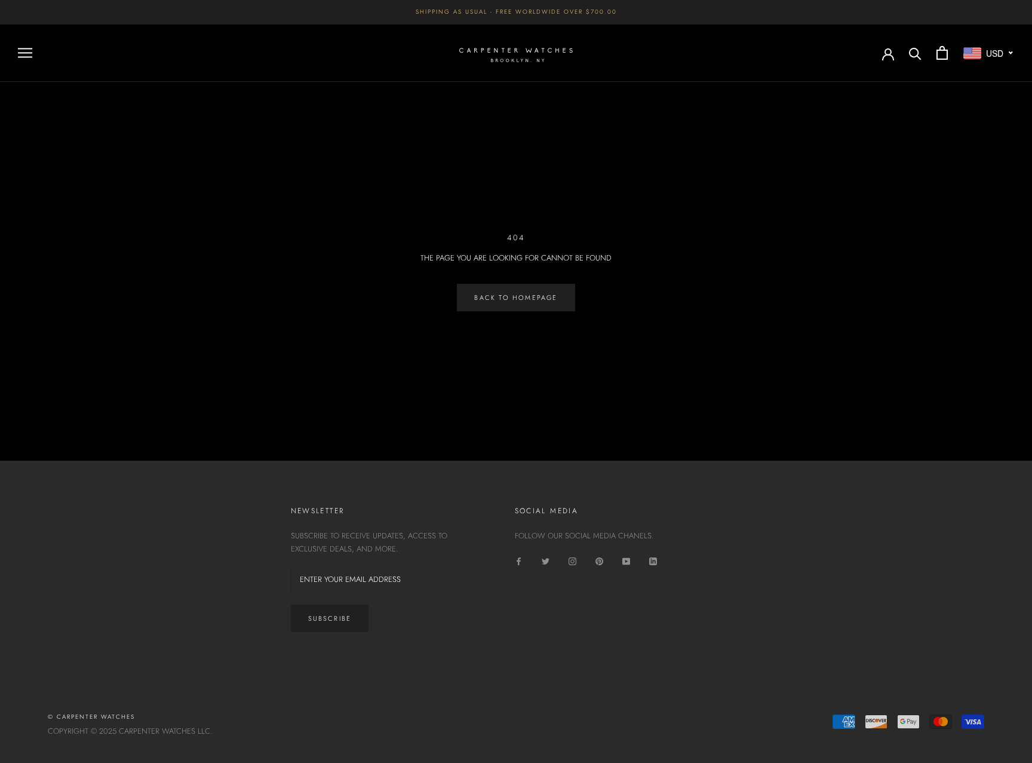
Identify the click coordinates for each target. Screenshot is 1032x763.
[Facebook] (519, 560)
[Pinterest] (599, 560)
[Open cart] (942, 53)
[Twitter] (545, 560)
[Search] (915, 53)
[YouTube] (626, 560)
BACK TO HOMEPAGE (515, 297)
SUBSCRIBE (330, 618)
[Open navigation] (25, 53)
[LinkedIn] (653, 560)
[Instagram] (572, 560)
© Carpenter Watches (91, 716)
